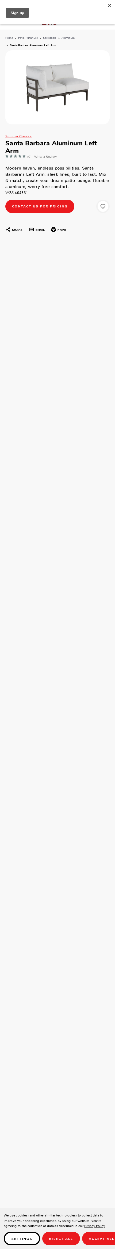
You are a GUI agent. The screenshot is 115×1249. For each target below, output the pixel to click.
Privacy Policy (94, 1225)
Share (17, 229)
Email (40, 229)
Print (62, 229)
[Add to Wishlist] (103, 206)
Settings (21, 1238)
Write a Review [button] (45, 156)
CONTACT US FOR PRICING (40, 206)
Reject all (61, 1238)
